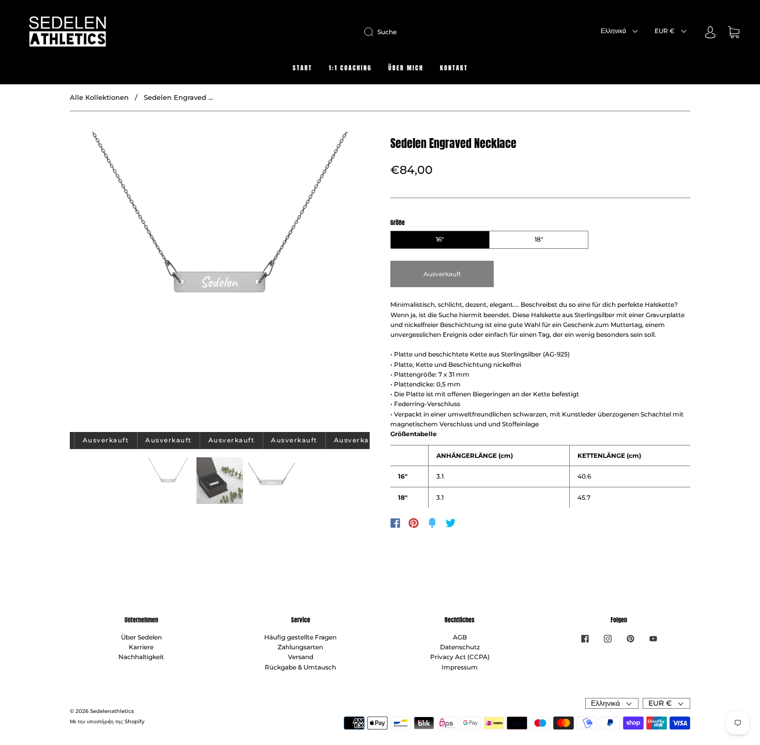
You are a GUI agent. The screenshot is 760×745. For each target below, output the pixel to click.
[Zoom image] (220, 284)
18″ (539, 239)
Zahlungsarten (300, 647)
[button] (100, 284)
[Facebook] (395, 523)
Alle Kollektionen (99, 97)
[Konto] (710, 33)
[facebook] (584, 638)
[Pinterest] (413, 523)
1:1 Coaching (350, 68)
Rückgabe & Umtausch (300, 667)
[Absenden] (370, 32)
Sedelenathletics (112, 711)
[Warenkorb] (733, 33)
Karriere (141, 647)
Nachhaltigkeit (141, 657)
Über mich (405, 68)
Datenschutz (460, 647)
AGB (460, 637)
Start (302, 68)
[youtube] (653, 638)
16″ (440, 239)
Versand (300, 657)
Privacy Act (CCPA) (460, 657)
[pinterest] (630, 638)
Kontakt (454, 68)
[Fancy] (432, 523)
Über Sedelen (141, 637)
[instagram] (607, 638)
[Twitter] (451, 523)
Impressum (460, 667)
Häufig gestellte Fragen (300, 637)
